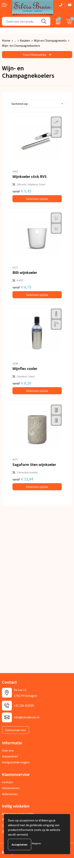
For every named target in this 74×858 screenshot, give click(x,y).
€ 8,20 (21, 383)
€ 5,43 (21, 190)
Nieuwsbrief (10, 756)
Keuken (25, 40)
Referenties (10, 794)
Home (6, 40)
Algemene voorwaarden (18, 814)
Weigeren (36, 843)
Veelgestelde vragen (15, 762)
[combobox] (20, 21)
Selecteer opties (37, 199)
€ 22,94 (22, 479)
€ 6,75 (21, 286)
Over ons (8, 750)
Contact (7, 782)
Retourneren (10, 788)
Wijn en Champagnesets (50, 40)
